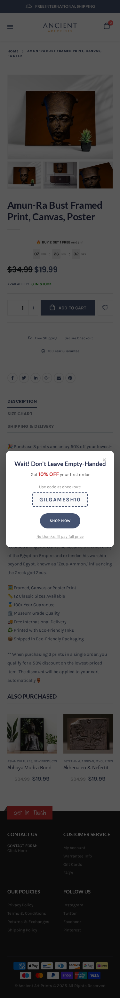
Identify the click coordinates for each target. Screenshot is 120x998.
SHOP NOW (60, 520)
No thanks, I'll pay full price (60, 536)
